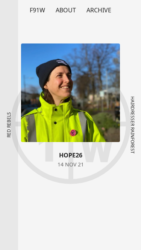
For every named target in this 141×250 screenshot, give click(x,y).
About (66, 10)
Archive (98, 10)
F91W (37, 10)
